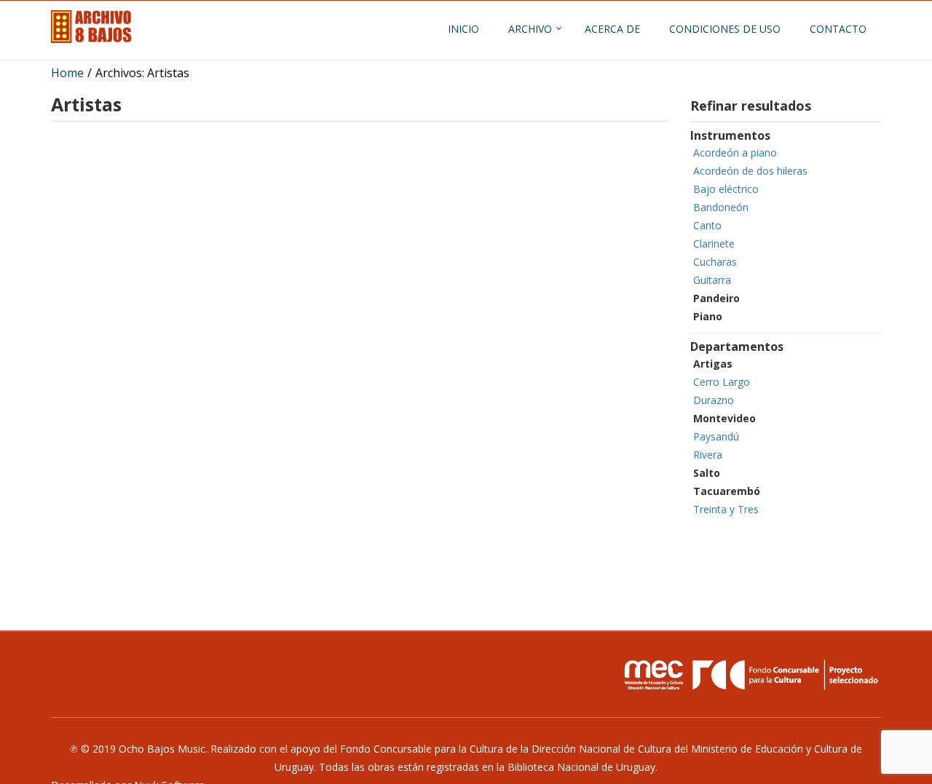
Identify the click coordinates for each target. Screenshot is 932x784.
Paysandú (716, 436)
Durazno (713, 400)
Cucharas (715, 262)
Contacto (838, 29)
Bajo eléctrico (726, 189)
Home (67, 73)
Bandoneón (721, 207)
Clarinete (714, 243)
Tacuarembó (726, 491)
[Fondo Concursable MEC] (750, 675)
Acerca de (612, 29)
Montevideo (724, 418)
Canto (707, 225)
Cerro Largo (721, 382)
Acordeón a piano (735, 152)
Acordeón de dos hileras (750, 171)
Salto (706, 473)
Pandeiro (716, 298)
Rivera (707, 455)
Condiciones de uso (725, 29)
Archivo (530, 29)
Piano (707, 316)
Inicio (463, 29)
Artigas (712, 364)
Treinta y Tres (726, 509)
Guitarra (712, 280)
